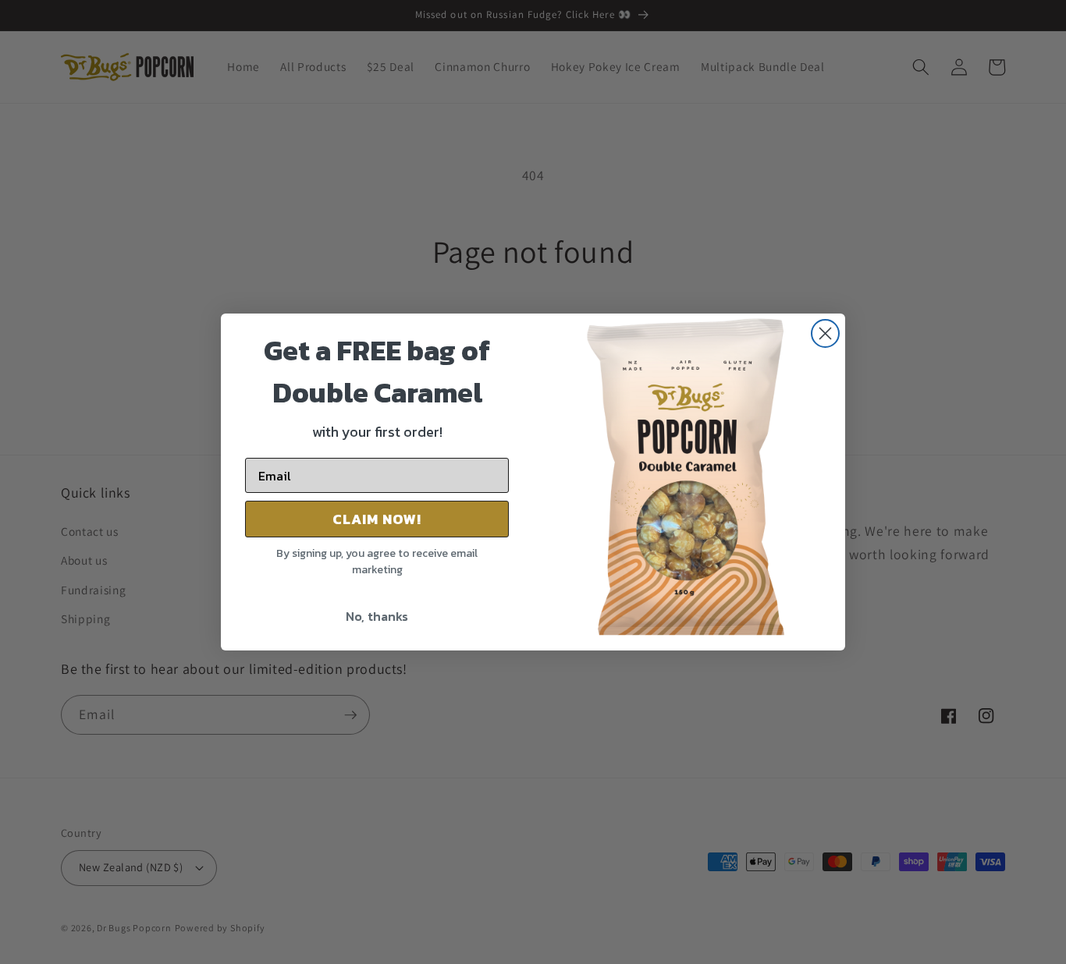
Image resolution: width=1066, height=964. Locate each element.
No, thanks (377, 616)
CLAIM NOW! (376, 519)
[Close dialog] (825, 333)
